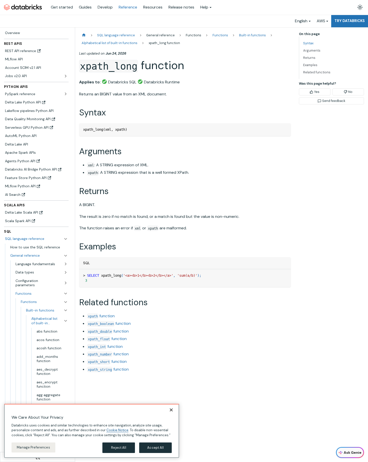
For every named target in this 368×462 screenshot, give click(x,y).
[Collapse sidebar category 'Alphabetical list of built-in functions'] (66, 321)
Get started (62, 7)
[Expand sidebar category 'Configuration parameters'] (66, 283)
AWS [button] (321, 21)
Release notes (181, 7)
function (101, 316)
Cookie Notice (117, 430)
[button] (39, 255)
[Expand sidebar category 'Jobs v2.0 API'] (66, 76)
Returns (309, 58)
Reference (128, 7)
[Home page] (84, 35)
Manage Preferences (33, 447)
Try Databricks (349, 21)
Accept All (155, 447)
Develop (105, 7)
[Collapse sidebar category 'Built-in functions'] (66, 310)
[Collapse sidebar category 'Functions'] (66, 302)
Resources (152, 7)
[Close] (171, 409)
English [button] (301, 21)
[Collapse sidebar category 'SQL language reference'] (66, 239)
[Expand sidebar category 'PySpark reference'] (66, 94)
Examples (310, 65)
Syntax (308, 43)
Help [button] (204, 7)
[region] (91, 431)
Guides (85, 7)
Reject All (118, 447)
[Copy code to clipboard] (285, 129)
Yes (316, 92)
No (350, 92)
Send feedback (333, 101)
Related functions (316, 72)
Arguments (311, 50)
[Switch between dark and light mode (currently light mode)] (360, 7)
